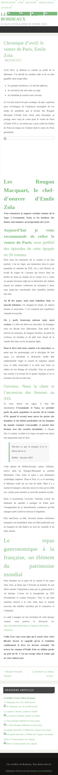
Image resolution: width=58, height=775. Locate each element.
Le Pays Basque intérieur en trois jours (22, 721)
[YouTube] (13, 13)
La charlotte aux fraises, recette (43, 673)
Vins (20, 2)
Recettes (31, 2)
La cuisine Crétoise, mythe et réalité (20, 711)
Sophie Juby (14, 60)
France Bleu (46, 2)
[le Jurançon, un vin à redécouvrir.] (21, 706)
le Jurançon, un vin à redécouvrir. (20, 702)
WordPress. (46, 771)
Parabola (34, 771)
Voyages (6, 8)
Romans (31, 698)
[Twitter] (25, 13)
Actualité (7, 698)
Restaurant (8, 2)
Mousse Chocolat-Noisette (13, 673)
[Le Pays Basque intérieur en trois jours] (23, 725)
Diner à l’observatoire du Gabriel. (19, 739)
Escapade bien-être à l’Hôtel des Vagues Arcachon (27, 730)
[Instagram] (50, 13)
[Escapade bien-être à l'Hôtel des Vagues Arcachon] (28, 734)
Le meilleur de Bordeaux (19, 16)
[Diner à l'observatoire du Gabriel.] (20, 743)
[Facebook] (37, 13)
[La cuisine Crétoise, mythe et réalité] (22, 716)
